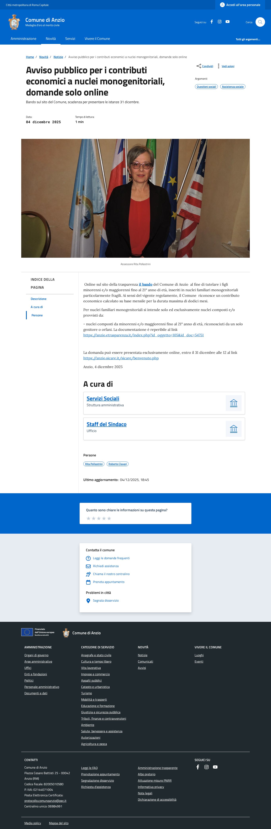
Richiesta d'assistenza (96, 786)
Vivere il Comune (97, 38)
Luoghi (199, 655)
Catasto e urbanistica (95, 686)
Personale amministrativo (41, 686)
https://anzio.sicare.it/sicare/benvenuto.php (121, 358)
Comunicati (145, 661)
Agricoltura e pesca (94, 743)
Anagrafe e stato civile (96, 655)
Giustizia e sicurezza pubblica (100, 712)
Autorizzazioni (90, 737)
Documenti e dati (35, 693)
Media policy (32, 823)
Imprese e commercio (95, 674)
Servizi (70, 38)
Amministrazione (23, 38)
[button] (260, 22)
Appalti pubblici (91, 680)
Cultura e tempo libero (96, 661)
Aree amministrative (38, 661)
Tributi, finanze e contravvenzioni (103, 718)
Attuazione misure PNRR (155, 780)
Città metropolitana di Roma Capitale (27, 5)
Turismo (86, 693)
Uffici (27, 667)
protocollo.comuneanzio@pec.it (45, 800)
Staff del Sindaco (107, 424)
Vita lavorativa (91, 667)
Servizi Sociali (103, 398)
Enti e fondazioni (35, 674)
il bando (145, 284)
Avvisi (142, 667)
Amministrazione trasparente (158, 767)
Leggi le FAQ (89, 767)
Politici (29, 680)
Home (30, 56)
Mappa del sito (58, 823)
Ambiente (87, 724)
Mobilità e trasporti (94, 699)
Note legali (145, 793)
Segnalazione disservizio (97, 780)
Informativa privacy (151, 786)
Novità (51, 38)
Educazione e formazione (98, 705)
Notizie (58, 56)
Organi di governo (36, 655)
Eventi (199, 661)
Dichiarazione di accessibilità (157, 799)
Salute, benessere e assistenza (101, 731)
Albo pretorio (146, 774)
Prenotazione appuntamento (100, 774)
